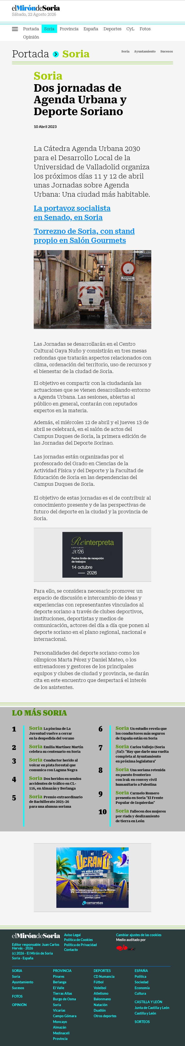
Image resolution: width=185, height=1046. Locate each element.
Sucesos (166, 51)
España (91, 28)
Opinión (31, 37)
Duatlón (100, 1010)
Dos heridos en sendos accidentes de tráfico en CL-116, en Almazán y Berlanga (55, 783)
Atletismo (101, 993)
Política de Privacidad (80, 945)
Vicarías (59, 1010)
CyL (130, 28)
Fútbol (99, 982)
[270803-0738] (92, 877)
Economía (142, 988)
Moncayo (60, 1022)
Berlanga (59, 982)
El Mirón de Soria (51, 8)
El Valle (58, 988)
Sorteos (142, 1022)
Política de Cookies (78, 940)
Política (140, 976)
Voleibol (100, 988)
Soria (49, 28)
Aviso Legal (72, 935)
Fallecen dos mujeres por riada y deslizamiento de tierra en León (141, 816)
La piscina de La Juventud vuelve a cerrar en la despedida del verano (51, 733)
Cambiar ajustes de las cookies (138, 935)
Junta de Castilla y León (152, 1008)
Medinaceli (61, 1033)
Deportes (112, 28)
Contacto (71, 950)
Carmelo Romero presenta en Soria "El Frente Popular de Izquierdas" (139, 798)
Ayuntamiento (145, 51)
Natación (100, 1005)
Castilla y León (148, 1002)
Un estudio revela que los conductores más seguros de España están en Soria (141, 733)
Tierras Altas (62, 993)
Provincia (69, 28)
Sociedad (141, 982)
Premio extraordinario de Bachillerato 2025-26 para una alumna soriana (56, 802)
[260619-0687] (92, 554)
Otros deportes (105, 1016)
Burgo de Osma (64, 999)
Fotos (145, 28)
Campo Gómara (64, 1016)
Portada (31, 28)
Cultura (140, 993)
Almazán (59, 1027)
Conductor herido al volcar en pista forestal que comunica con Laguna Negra (53, 765)
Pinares (58, 976)
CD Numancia (104, 976)
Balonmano (102, 999)
